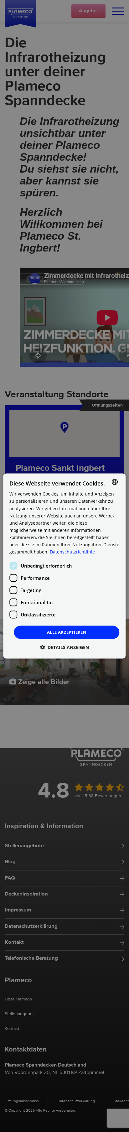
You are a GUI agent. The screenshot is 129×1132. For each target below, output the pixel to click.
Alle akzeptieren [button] (66, 632)
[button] (64, 647)
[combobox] (115, 482)
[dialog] (64, 566)
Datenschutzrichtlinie (72, 552)
